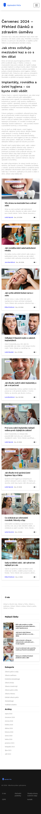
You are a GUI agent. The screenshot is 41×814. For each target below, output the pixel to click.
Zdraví (8, 361)
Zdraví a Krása (11, 541)
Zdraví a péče (10, 451)
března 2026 (9, 732)
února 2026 (8, 736)
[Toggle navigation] (36, 5)
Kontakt (29, 799)
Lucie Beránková (10, 397)
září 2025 (8, 754)
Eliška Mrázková (9, 307)
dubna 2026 (9, 728)
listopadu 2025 (10, 747)
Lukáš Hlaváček (9, 352)
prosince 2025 (9, 743)
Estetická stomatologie (12, 679)
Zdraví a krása (11, 406)
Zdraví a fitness (10, 694)
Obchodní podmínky (18, 795)
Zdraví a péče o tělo (11, 690)
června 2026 (9, 721)
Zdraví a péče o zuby (11, 672)
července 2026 (10, 717)
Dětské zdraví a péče (12, 697)
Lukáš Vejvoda (9, 217)
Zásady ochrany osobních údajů (32, 795)
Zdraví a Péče (10, 271)
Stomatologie (9, 701)
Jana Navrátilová (10, 262)
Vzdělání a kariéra (11, 705)
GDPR (4, 799)
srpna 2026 (8, 714)
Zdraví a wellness (12, 316)
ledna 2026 (8, 739)
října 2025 (8, 750)
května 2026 (9, 725)
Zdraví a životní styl (13, 181)
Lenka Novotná (9, 532)
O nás (4, 793)
